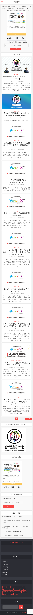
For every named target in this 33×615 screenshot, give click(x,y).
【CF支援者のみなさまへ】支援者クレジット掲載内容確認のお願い (16, 145)
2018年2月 (5, 569)
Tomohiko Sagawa (19, 81)
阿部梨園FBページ (16, 543)
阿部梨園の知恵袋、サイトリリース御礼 (12, 516)
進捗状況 (10, 594)
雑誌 (16, 594)
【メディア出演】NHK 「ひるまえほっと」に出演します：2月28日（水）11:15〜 (16, 252)
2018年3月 (5, 567)
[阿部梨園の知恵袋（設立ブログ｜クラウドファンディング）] (16, 1)
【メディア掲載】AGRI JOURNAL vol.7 (12, 531)
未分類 (16, 211)
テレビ (24, 589)
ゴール (11, 589)
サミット (17, 589)
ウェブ (13, 587)
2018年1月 (5, 572)
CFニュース (16, 74)
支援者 (25, 591)
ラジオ (12, 591)
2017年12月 (5, 574)
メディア (6, 591)
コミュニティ (21, 587)
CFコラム (13, 360)
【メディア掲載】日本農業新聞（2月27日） (13, 535)
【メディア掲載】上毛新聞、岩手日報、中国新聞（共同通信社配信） (16, 326)
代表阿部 (18, 591)
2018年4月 (5, 564)
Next (28, 419)
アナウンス (6, 587)
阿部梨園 (24, 612)
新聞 (5, 594)
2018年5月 (5, 561)
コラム (5, 589)
